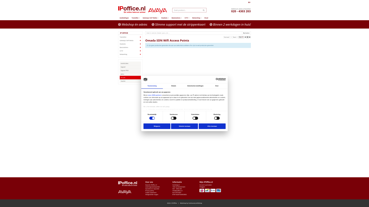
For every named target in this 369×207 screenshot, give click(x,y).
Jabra (122, 74)
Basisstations (124, 47)
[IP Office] (131, 10)
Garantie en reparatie (152, 189)
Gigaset (123, 67)
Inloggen (202, 187)
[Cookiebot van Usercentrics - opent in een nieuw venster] (217, 79)
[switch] (173, 118)
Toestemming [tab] (152, 86)
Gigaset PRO (125, 70)
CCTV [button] (186, 18)
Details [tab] (173, 86)
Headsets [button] (164, 18)
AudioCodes (124, 63)
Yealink (123, 81)
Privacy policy (149, 191)
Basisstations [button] (176, 18)
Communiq (191, 203)
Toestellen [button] (135, 18)
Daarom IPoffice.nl (151, 185)
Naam (235, 37)
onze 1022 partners (155, 95)
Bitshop (199, 203)
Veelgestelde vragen (151, 194)
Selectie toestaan (184, 126)
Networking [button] (196, 18)
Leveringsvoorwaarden (152, 187)
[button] (249, 2)
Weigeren (157, 126)
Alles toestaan (212, 126)
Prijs (240, 37)
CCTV (121, 51)
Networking (123, 54)
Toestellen (123, 37)
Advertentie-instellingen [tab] (195, 86)
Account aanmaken (205, 185)
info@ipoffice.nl (177, 191)
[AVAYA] (157, 10)
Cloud (206, 18)
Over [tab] (217, 86)
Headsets (123, 44)
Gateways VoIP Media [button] (150, 18)
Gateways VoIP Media (126, 40)
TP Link (123, 77)
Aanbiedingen (124, 18)
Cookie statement (150, 192)
